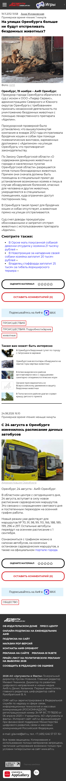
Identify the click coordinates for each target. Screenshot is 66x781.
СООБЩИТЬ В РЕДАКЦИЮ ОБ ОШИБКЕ (28, 665)
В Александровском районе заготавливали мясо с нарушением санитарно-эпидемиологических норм (36, 375)
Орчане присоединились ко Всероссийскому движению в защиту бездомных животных (36, 386)
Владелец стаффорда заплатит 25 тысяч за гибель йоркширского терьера (30, 267)
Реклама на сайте (16, 653)
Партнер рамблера (32, 764)
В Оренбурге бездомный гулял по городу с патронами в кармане (38, 351)
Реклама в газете (44, 653)
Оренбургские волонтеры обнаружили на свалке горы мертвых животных (38, 362)
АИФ (12, 85)
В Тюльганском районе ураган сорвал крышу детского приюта (36, 395)
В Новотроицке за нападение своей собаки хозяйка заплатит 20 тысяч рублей (32, 256)
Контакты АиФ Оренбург (20, 648)
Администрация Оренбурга (19, 482)
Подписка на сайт (16, 638)
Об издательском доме (20, 626)
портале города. (46, 550)
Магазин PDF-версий (17, 643)
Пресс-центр (49, 626)
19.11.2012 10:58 (10, 13)
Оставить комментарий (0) (33, 297)
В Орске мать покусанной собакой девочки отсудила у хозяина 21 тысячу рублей (32, 246)
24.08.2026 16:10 (11, 413)
